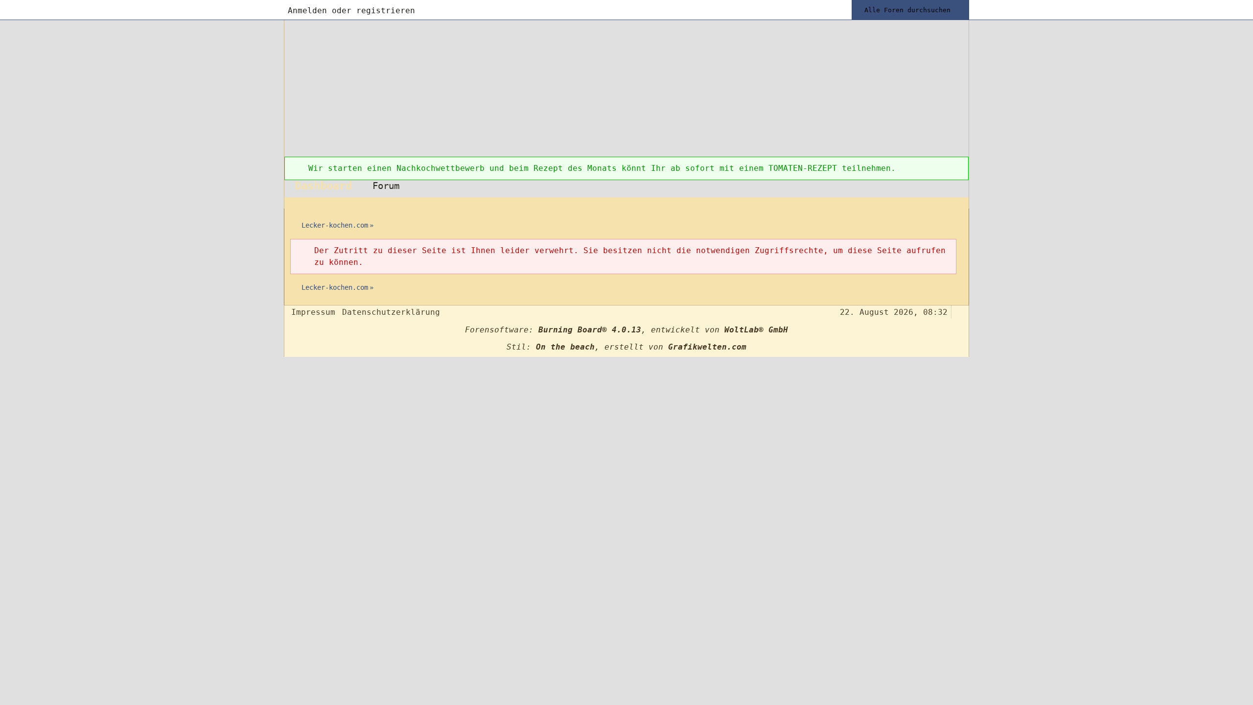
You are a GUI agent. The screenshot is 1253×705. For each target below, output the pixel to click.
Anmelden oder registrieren (351, 10)
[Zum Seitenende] (958, 203)
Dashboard (323, 185)
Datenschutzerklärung (391, 312)
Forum (385, 185)
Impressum (313, 312)
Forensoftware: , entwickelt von (626, 329)
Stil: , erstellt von (626, 347)
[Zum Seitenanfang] (958, 311)
